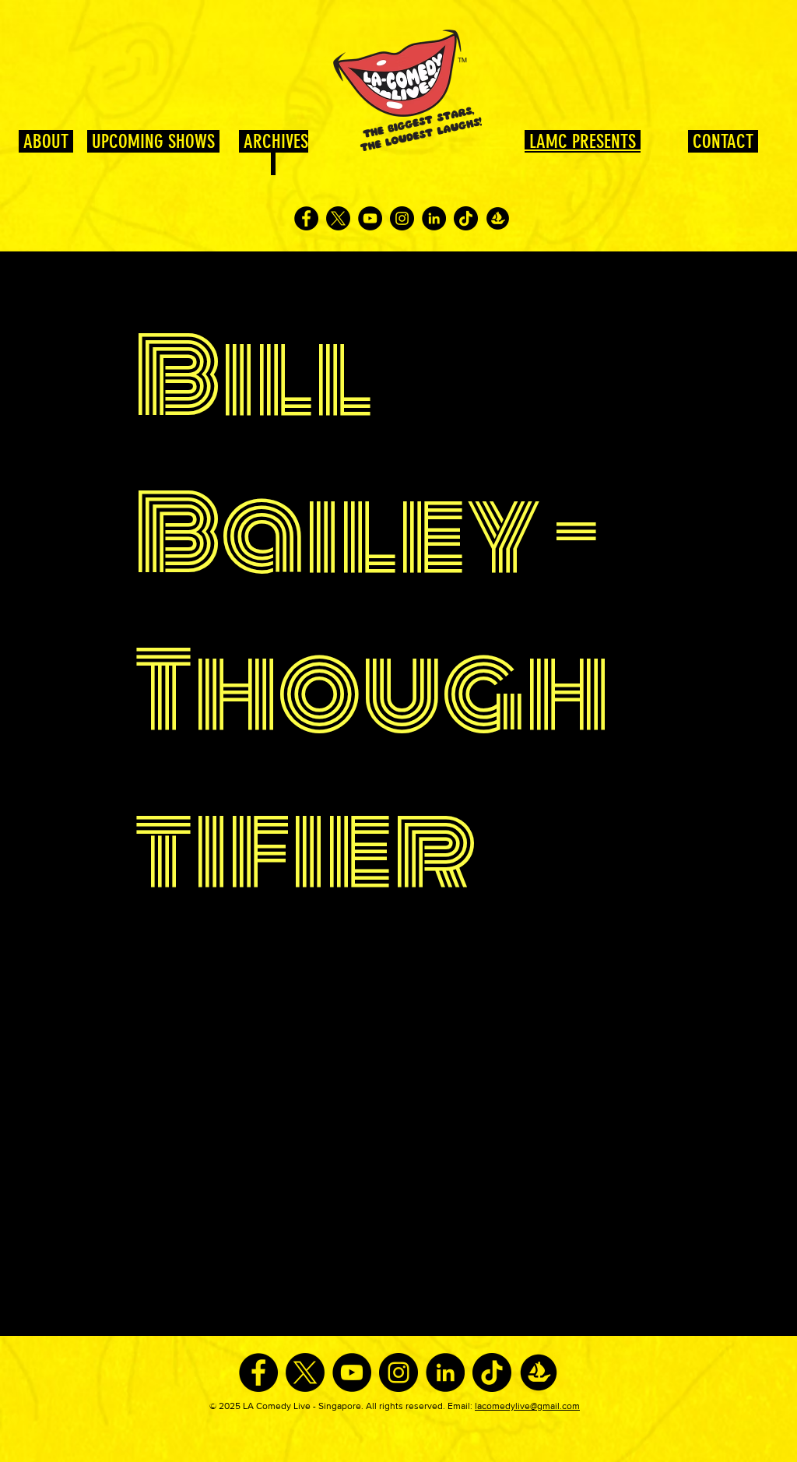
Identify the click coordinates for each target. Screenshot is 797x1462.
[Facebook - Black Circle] (306, 218)
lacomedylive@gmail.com (527, 1405)
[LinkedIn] (434, 218)
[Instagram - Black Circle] (402, 218)
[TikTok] (466, 218)
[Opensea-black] (498, 218)
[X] (338, 218)
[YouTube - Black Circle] (370, 218)
